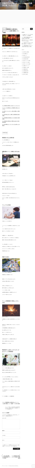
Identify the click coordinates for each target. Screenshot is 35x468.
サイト (3, 440)
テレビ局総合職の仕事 (25, 70)
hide (6, 132)
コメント (4, 418)
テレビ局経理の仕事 (25, 69)
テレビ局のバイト (24, 55)
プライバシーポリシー (5, 465)
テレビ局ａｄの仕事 (25, 74)
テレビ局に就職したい (25, 53)
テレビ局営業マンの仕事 (25, 67)
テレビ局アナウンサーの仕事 (26, 60)
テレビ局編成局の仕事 (25, 72)
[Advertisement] (17, 16)
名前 (3, 430)
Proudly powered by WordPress (13, 465)
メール (3, 435)
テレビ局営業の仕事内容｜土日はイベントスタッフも (11, 105)
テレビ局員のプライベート (25, 65)
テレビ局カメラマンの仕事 (25, 62)
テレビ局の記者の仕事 (25, 58)
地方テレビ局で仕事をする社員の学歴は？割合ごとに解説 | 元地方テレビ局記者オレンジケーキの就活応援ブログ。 (12, 408)
